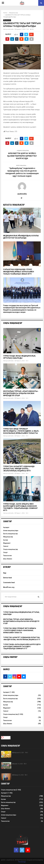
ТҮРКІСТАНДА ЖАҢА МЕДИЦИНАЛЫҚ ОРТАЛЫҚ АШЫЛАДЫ (19, 357)
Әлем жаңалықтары (10, 530)
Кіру (4, 573)
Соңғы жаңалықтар (10, 549)
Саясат (5, 546)
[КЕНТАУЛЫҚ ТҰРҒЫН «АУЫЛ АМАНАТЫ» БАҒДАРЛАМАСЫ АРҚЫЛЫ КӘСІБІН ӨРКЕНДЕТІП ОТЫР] (22, 376)
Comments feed (9, 582)
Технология (7, 555)
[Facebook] (16, 850)
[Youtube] (27, 850)
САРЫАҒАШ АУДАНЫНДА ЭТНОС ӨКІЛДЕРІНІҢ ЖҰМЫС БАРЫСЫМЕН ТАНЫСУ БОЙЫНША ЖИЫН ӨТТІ (18, 271)
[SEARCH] (38, 597)
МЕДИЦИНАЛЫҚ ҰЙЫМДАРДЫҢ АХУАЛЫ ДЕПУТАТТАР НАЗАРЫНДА (21, 236)
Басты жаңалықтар (10, 533)
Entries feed (7, 578)
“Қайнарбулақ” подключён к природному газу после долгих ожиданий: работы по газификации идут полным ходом (22, 172)
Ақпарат (6, 527)
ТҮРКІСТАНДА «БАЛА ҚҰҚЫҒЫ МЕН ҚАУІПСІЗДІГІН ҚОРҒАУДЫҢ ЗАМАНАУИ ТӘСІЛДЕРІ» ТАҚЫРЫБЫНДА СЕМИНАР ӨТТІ (20, 507)
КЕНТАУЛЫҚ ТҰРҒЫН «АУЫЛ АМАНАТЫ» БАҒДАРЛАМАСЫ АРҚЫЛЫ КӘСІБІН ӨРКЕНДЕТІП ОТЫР (20, 393)
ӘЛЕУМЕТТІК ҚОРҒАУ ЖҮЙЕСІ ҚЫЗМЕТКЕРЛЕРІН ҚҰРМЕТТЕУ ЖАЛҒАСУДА (22, 156)
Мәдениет (6, 543)
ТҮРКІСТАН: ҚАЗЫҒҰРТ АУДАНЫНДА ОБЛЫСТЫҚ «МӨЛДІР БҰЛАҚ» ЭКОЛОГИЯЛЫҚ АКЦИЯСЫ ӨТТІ (19, 468)
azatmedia (10, 29)
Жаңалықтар (7, 20)
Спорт (5, 552)
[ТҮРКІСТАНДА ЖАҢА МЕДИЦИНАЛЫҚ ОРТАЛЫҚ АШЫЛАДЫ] (22, 340)
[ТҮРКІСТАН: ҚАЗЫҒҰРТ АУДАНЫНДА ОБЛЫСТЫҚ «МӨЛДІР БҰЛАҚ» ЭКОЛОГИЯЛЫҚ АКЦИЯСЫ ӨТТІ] (22, 451)
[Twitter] (22, 850)
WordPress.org (8, 587)
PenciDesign (22, 862)
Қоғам (5, 540)
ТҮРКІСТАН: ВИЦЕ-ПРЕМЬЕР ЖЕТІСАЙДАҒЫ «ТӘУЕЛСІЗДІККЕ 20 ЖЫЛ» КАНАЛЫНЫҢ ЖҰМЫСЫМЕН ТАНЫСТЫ (21, 431)
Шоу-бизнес (7, 559)
